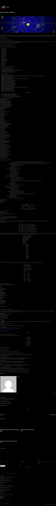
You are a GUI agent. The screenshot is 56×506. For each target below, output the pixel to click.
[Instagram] (46, 7)
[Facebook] (45, 7)
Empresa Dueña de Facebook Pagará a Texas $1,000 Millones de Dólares (9, 430)
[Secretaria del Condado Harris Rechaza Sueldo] (29, 425)
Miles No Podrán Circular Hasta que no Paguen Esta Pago (6, 403)
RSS (11, 473)
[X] (48, 7)
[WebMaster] (8, 384)
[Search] (55, 393)
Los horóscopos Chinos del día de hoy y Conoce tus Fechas (8, 329)
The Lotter (16, 334)
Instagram (7, 473)
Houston (1, 431)
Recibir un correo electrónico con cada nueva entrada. (25, 464)
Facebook (3, 473)
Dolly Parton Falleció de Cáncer (3, 405)
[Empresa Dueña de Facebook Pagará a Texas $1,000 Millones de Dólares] (9, 425)
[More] (19, 31)
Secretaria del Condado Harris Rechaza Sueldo (27, 429)
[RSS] (10, 473)
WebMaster (18, 376)
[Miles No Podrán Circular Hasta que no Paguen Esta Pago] (9, 436)
